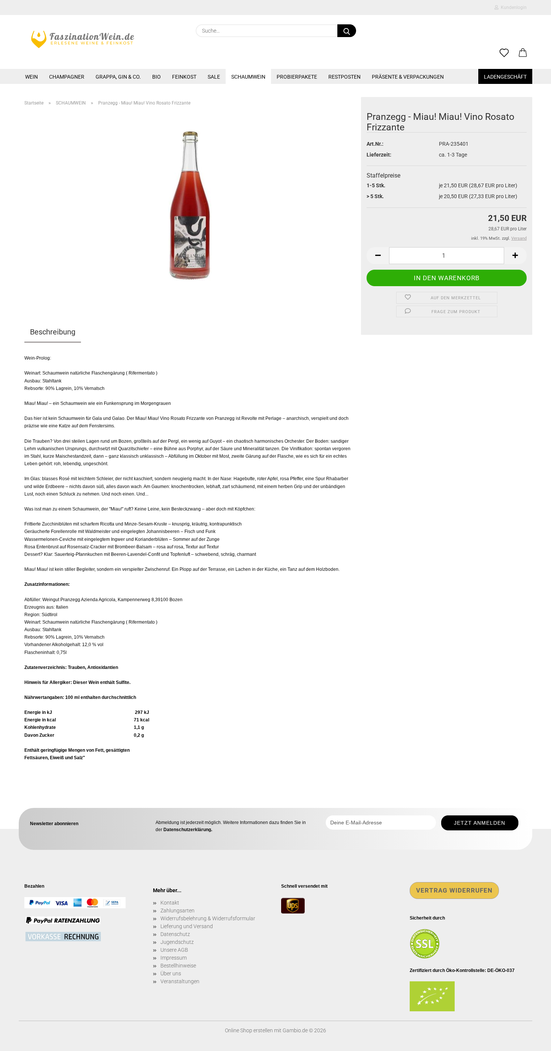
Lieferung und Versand (186, 926)
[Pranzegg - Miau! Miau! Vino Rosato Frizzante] (190, 205)
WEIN (31, 77)
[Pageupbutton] (530, 1040)
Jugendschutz (177, 942)
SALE (214, 77)
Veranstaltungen (179, 981)
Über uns (170, 973)
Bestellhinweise (178, 966)
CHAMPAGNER (66, 77)
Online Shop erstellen (249, 1030)
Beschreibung (52, 331)
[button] (523, 53)
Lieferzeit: (379, 155)
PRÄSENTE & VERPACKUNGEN (408, 77)
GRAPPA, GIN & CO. (118, 77)
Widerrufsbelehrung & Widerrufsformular (207, 918)
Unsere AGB (174, 950)
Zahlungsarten (177, 911)
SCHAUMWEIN (248, 77)
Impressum (173, 958)
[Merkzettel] (504, 53)
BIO (156, 77)
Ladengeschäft (505, 77)
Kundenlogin (513, 7)
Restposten (344, 77)
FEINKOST (184, 77)
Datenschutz (175, 934)
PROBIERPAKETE (297, 77)
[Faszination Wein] (82, 39)
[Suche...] (346, 30)
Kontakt (169, 903)
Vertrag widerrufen (454, 890)
